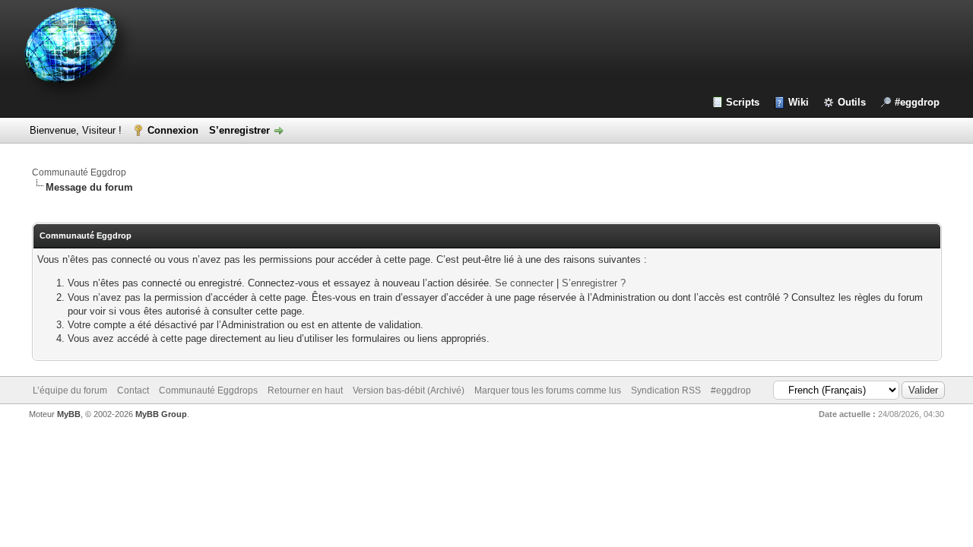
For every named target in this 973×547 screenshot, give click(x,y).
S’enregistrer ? (594, 283)
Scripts (742, 102)
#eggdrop (917, 102)
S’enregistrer (239, 130)
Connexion (172, 130)
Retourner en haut (305, 390)
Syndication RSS (666, 390)
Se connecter (524, 283)
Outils (852, 102)
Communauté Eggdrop (79, 172)
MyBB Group (161, 414)
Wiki (798, 102)
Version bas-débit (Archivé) (408, 390)
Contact (133, 390)
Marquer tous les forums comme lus (547, 390)
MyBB (69, 414)
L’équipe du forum (70, 390)
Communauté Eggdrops (208, 390)
